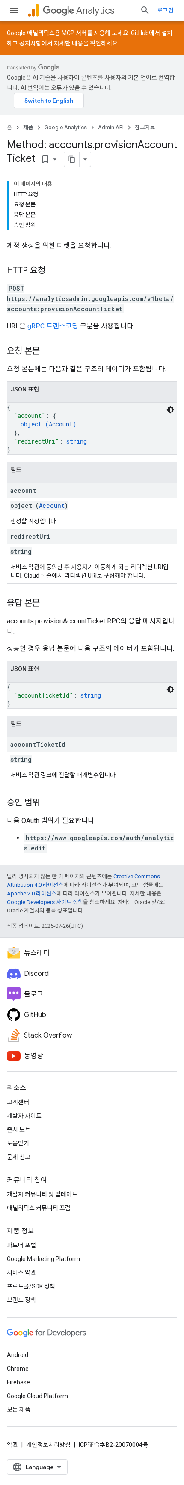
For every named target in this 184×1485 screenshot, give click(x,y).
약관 (12, 1444)
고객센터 (18, 1102)
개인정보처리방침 (48, 1444)
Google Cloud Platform (37, 1396)
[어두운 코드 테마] (170, 410)
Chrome (18, 1368)
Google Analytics (66, 127)
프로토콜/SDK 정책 (31, 1286)
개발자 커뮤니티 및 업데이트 (42, 1194)
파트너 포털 (21, 1245)
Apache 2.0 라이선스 (31, 893)
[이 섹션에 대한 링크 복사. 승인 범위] (48, 803)
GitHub (140, 33)
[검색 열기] (145, 10)
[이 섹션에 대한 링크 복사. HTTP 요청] (53, 271)
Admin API (111, 127)
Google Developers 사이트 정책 (45, 902)
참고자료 (145, 127)
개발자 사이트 (24, 1115)
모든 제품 (18, 1409)
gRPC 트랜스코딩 (52, 326)
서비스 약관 (21, 1272)
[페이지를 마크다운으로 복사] (72, 159)
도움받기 (18, 1143)
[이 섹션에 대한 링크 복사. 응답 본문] (48, 604)
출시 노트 (18, 1129)
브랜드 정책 (21, 1300)
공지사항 (30, 43)
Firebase (18, 1382)
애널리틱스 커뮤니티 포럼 (39, 1208)
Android (17, 1354)
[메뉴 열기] (13, 10)
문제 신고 (18, 1157)
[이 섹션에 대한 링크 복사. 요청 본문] (48, 351)
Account (61, 424)
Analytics (95, 10)
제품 (28, 127)
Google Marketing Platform (43, 1258)
